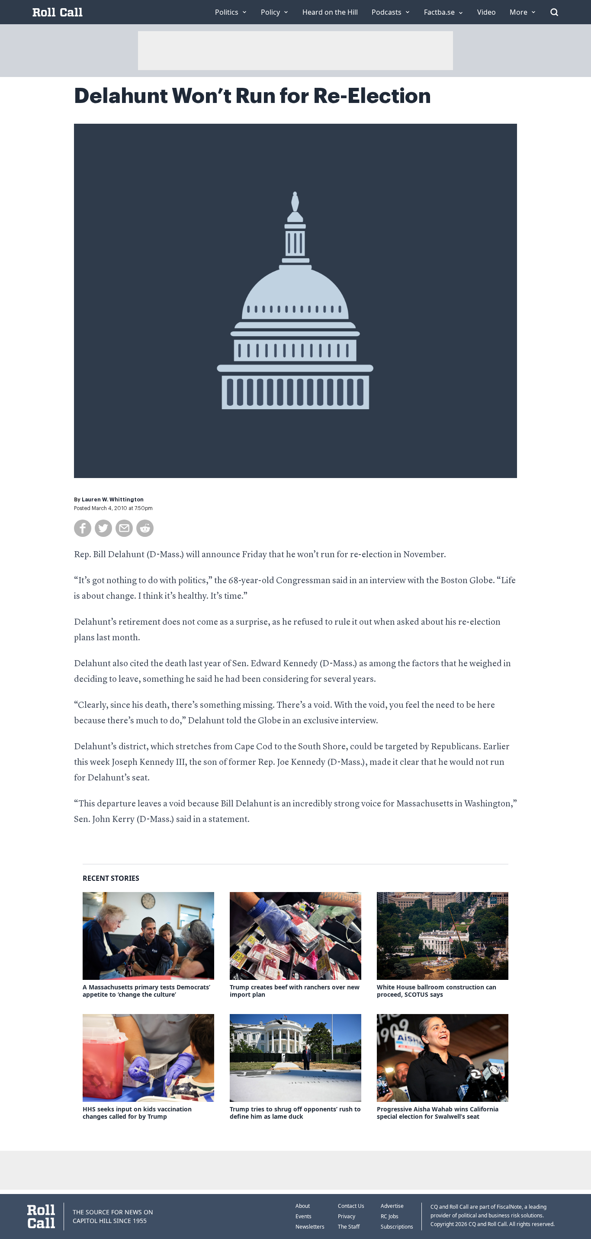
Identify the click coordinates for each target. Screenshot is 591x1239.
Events (304, 1216)
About (303, 1206)
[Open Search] (554, 12)
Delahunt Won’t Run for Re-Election (252, 96)
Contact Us (351, 1206)
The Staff (349, 1226)
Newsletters (310, 1226)
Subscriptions (397, 1226)
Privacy (346, 1216)
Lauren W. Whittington (113, 499)
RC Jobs (389, 1216)
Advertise (392, 1206)
